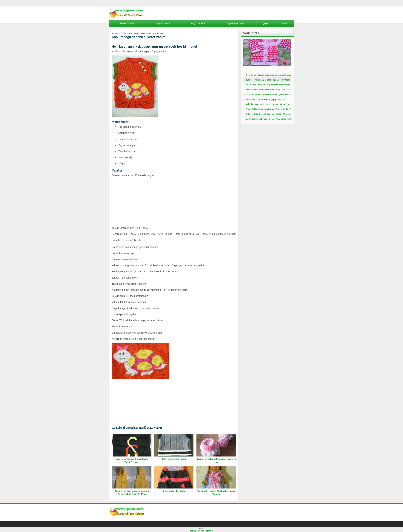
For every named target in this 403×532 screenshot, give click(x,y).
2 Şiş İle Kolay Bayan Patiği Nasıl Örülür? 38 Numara (268, 114)
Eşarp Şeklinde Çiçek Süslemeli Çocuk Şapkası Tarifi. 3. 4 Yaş (268, 109)
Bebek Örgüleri (127, 33)
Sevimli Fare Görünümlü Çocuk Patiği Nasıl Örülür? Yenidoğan (268, 89)
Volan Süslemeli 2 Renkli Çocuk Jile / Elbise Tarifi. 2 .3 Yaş (268, 119)
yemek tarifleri (207, 531)
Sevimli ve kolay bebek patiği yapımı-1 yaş (216, 460)
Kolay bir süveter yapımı (174, 459)
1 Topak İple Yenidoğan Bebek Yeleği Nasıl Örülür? (268, 94)
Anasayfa (115, 33)
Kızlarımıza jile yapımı (173, 491)
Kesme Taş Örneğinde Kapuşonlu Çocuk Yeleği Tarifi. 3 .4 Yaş (132, 492)
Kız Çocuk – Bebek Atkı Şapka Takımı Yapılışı (216, 492)
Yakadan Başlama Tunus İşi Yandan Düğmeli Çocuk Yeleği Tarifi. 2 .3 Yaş (268, 104)
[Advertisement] (138, 201)
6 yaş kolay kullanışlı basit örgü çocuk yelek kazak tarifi (268, 75)
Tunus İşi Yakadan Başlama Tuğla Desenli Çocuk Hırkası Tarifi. (268, 80)
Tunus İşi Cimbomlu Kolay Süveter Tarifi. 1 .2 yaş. (131, 460)
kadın (201, 528)
